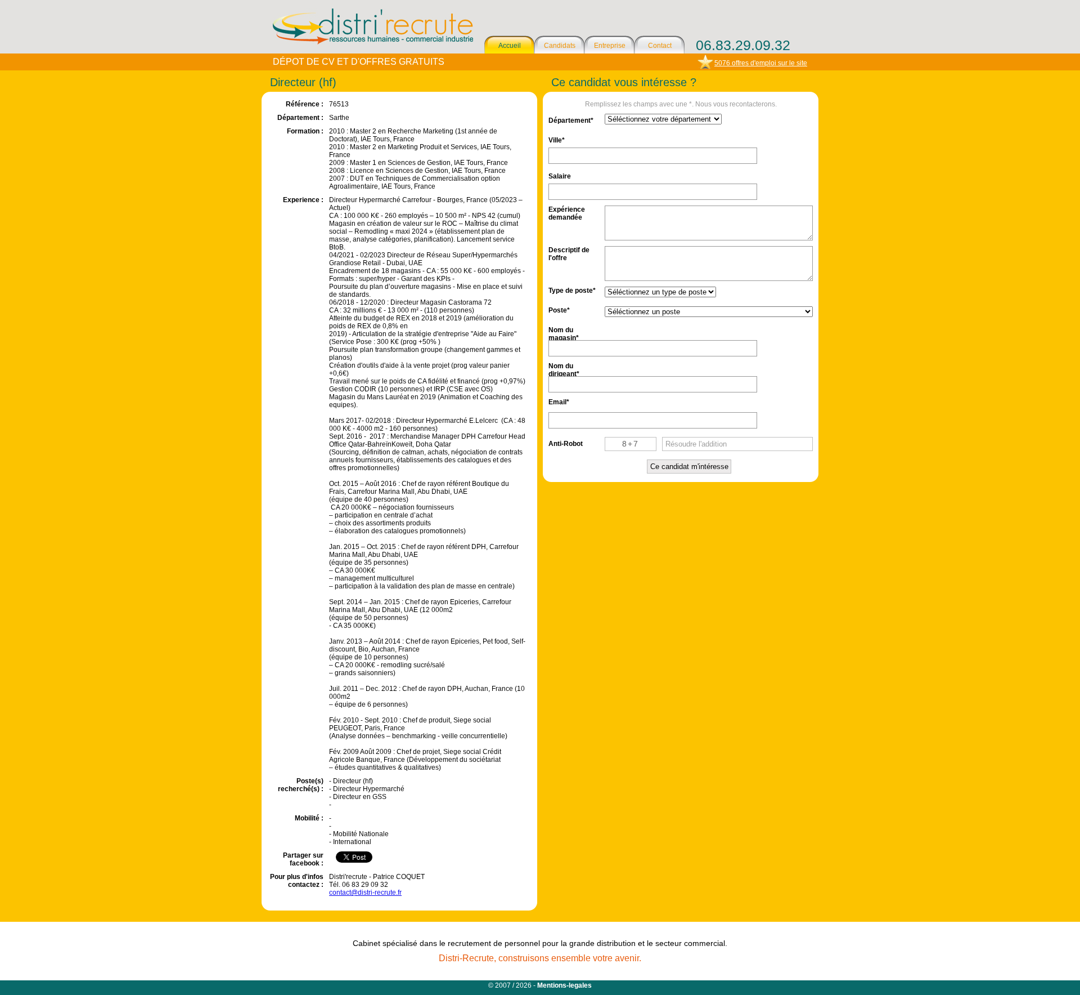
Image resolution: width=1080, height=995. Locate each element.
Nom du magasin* (563, 333)
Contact (660, 46)
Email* (558, 402)
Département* (570, 120)
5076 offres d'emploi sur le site (760, 63)
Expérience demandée (566, 213)
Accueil (509, 46)
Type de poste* (572, 291)
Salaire (559, 176)
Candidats (559, 46)
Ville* (556, 140)
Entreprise (610, 46)
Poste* (559, 310)
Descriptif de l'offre (569, 253)
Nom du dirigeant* (563, 369)
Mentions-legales (564, 985)
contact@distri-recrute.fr (365, 892)
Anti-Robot (565, 444)
